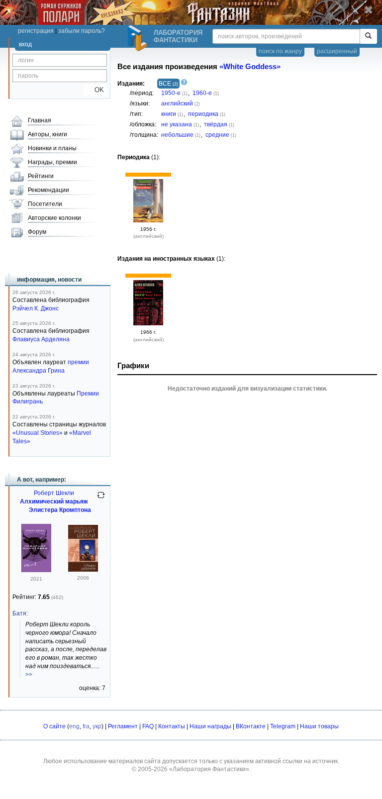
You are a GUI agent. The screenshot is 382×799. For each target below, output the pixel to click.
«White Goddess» (250, 67)
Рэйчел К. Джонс (35, 308)
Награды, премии (52, 162)
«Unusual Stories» (37, 432)
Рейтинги (41, 176)
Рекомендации (48, 190)
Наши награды (210, 726)
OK (95, 90)
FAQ (148, 726)
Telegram (282, 726)
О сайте (54, 726)
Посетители (45, 203)
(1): (138, 157)
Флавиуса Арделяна (41, 339)
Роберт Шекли (54, 493)
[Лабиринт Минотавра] (36, 570)
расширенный (337, 51)
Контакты (171, 726)
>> (28, 674)
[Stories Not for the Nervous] (148, 323)
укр (97, 726)
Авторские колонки (54, 217)
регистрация (36, 30)
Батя (19, 613)
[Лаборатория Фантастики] (139, 38)
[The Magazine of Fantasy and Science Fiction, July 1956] (148, 220)
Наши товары (319, 726)
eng (74, 726)
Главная (39, 120)
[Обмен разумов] (83, 569)
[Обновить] (101, 499)
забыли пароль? (81, 30)
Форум (37, 231)
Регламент (123, 726)
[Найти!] (368, 36)
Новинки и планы (52, 148)
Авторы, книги (47, 134)
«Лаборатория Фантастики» (209, 769)
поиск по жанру (280, 51)
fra (86, 726)
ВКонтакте (251, 726)
